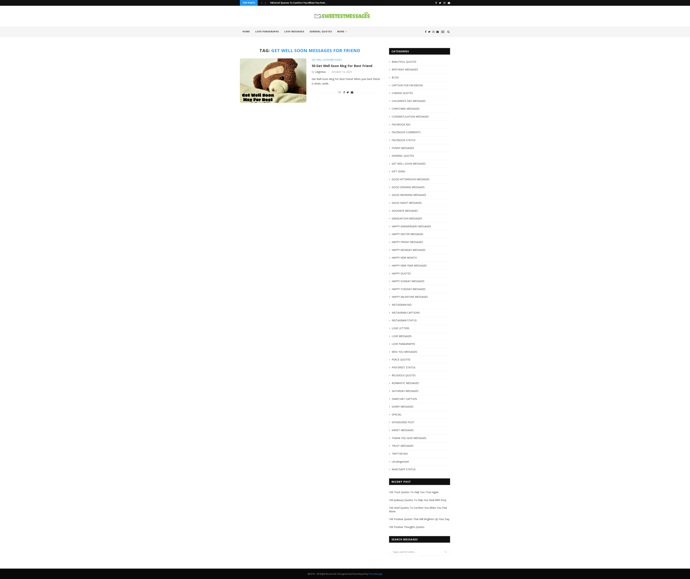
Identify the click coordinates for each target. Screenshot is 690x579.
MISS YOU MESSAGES (404, 351)
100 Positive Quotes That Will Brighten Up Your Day (419, 519)
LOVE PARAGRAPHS (267, 31)
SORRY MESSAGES (402, 406)
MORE (340, 31)
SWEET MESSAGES (403, 430)
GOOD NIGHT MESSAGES (407, 203)
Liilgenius (320, 71)
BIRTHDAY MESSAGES (405, 69)
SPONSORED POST (403, 422)
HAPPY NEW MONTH (404, 257)
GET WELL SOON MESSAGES (327, 59)
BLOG (395, 77)
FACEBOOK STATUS (403, 140)
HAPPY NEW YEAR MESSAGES (409, 265)
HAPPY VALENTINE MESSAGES (410, 296)
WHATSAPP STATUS (404, 469)
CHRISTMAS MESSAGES (406, 108)
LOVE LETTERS (400, 328)
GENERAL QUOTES (321, 31)
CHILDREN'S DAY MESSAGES (409, 101)
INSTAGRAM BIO (402, 304)
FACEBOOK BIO (401, 124)
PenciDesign (375, 573)
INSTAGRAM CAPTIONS (406, 312)
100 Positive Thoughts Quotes (406, 527)
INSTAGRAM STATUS (404, 320)
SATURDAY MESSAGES (405, 391)
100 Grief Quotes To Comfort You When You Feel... (298, 2)
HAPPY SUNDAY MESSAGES (408, 281)
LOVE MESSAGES (294, 31)
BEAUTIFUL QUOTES (404, 61)
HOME (246, 31)
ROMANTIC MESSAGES (405, 383)
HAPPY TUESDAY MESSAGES (409, 289)
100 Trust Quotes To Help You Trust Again (414, 492)
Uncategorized (400, 461)
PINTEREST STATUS (403, 367)
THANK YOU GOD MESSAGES (409, 438)
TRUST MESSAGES (402, 445)
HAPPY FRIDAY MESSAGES (407, 242)
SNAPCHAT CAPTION (404, 399)
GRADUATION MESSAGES (407, 218)
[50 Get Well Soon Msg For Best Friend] (273, 80)
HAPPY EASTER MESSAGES (407, 234)
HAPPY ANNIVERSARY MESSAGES (411, 226)
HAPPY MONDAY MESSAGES (409, 250)
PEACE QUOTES (401, 359)
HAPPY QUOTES (401, 273)
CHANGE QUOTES (402, 93)
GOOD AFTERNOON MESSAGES (410, 179)
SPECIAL (397, 414)
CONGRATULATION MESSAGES (410, 116)
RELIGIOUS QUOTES (404, 375)
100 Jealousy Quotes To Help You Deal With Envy (417, 500)
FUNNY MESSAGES (403, 148)
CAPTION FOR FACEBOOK (407, 85)
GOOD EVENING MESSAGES (408, 187)
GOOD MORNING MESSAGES (409, 195)
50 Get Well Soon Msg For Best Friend (342, 66)
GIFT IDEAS (398, 171)
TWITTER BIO (400, 453)
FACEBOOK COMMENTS (406, 132)
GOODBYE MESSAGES (405, 210)
